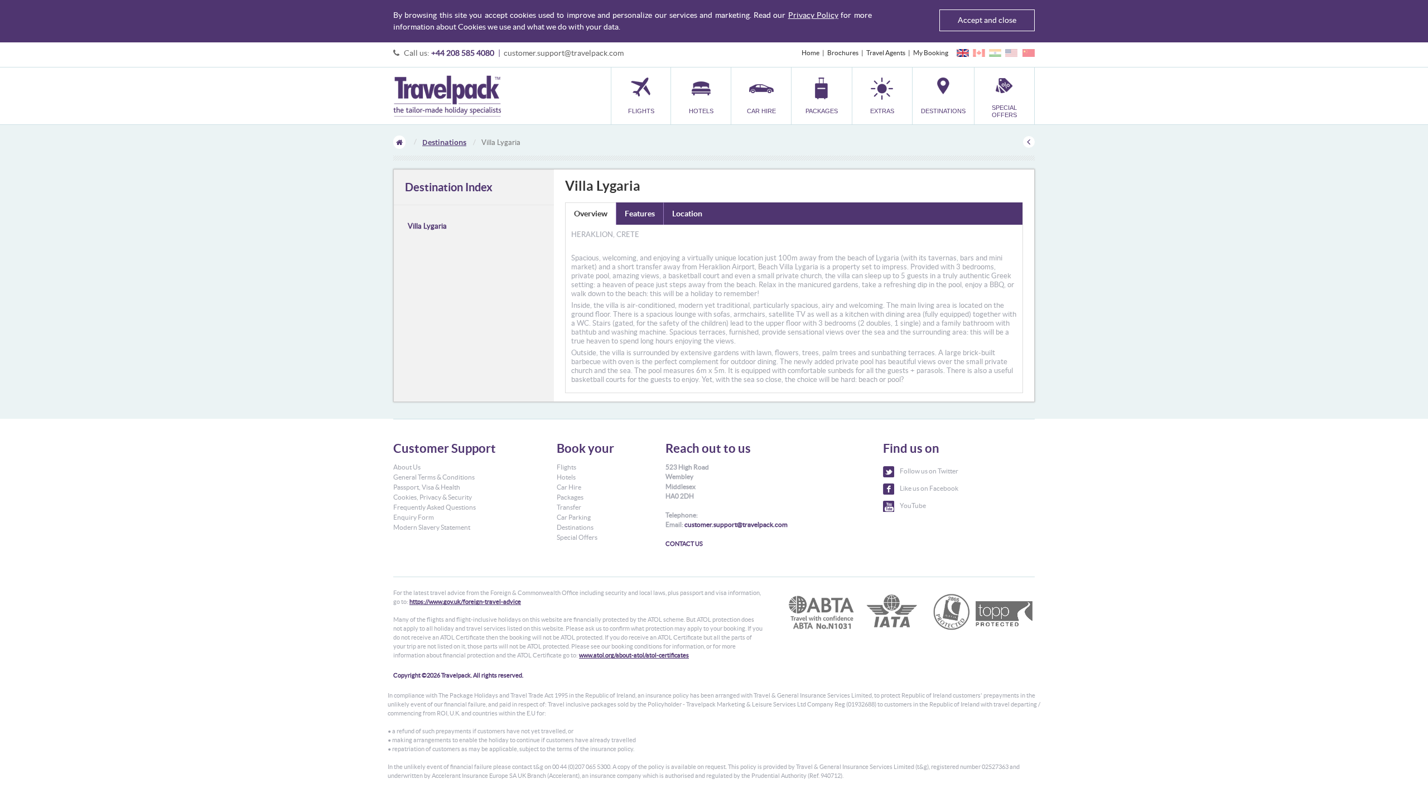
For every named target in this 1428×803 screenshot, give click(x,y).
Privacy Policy (813, 15)
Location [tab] (687, 213)
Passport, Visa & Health (426, 487)
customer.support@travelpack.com (564, 53)
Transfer (569, 507)
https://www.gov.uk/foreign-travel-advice (465, 601)
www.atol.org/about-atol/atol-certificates (634, 655)
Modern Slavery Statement (431, 527)
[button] (882, 95)
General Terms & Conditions (434, 477)
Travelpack (447, 96)
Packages (570, 497)
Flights (566, 467)
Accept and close (987, 20)
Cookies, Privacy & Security (432, 497)
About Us (407, 467)
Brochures (842, 52)
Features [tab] (640, 213)
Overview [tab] (590, 213)
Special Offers (577, 537)
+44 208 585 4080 (462, 53)
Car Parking (574, 517)
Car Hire (569, 487)
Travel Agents (885, 52)
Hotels (566, 477)
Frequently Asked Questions (434, 507)
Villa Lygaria (427, 226)
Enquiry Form (413, 517)
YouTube (913, 505)
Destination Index (449, 187)
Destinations (444, 142)
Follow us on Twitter (929, 471)
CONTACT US (684, 543)
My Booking (930, 52)
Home (810, 52)
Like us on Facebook (929, 488)
